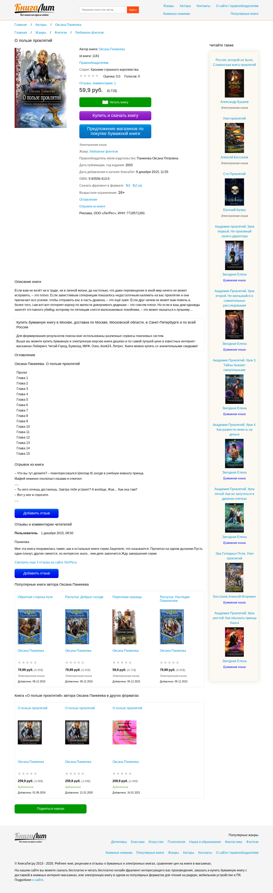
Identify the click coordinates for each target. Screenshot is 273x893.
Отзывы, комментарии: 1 (97, 83)
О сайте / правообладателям (237, 6)
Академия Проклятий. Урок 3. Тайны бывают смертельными (234, 365)
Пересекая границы (127, 597)
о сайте (37, 880)
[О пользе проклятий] (30, 737)
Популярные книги (244, 13)
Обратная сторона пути (35, 597)
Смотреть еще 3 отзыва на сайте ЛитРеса (46, 562)
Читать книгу (119, 102)
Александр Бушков (234, 102)
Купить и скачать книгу (115, 115)
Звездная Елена (234, 274)
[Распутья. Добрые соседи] (77, 626)
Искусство (156, 842)
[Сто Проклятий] (234, 192)
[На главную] (35, 10)
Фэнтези (252, 842)
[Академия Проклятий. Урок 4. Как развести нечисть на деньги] (234, 453)
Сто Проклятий (234, 174)
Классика (137, 842)
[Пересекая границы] (124, 626)
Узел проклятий (234, 118)
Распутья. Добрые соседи (84, 597)
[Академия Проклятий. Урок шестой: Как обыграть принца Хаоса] (234, 642)
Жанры (168, 6)
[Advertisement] (87, 248)
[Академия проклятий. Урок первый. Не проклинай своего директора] (234, 255)
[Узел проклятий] (234, 138)
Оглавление (88, 199)
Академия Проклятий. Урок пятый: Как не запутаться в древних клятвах (234, 493)
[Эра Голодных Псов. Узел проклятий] (234, 577)
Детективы (119, 842)
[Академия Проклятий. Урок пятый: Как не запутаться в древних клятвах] (234, 518)
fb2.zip (137, 185)
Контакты (203, 6)
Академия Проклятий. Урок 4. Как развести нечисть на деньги (234, 429)
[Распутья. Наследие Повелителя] (172, 626)
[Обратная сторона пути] (30, 626)
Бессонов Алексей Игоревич (234, 596)
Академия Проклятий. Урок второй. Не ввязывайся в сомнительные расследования (234, 298)
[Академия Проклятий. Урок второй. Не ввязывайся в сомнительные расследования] (234, 324)
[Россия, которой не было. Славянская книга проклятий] (234, 83)
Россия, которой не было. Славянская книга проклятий (234, 62)
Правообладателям (93, 62)
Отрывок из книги (92, 206)
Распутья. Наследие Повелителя (175, 598)
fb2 (128, 185)
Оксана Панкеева (112, 49)
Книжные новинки (176, 13)
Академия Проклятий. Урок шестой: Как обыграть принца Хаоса (234, 617)
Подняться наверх (50, 808)
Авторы (185, 6)
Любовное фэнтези (103, 151)
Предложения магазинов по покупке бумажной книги (115, 131)
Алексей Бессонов (234, 157)
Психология (176, 842)
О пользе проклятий (32, 708)
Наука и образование (205, 842)
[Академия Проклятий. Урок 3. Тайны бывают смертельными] (234, 389)
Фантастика (233, 842)
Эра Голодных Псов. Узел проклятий (234, 556)
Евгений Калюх (234, 210)
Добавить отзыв (36, 513)
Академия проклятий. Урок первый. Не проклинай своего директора (234, 231)
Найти (132, 9)
